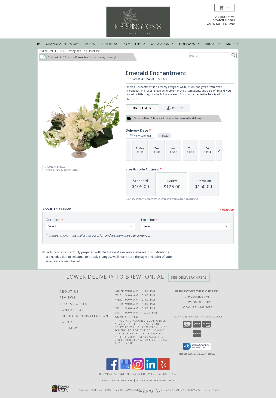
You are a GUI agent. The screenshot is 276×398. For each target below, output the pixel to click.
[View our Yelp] (164, 369)
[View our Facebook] (112, 369)
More (230, 44)
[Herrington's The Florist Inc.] (138, 21)
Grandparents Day (62, 44)
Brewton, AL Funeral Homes (119, 373)
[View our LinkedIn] (151, 369)
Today (164, 135)
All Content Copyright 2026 (101, 389)
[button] (224, 7)
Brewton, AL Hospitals (160, 373)
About (210, 44)
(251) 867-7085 (225, 23)
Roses (90, 44)
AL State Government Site (155, 380)
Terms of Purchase (203, 389)
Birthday (109, 44)
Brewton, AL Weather (117, 380)
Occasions (160, 44)
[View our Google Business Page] (125, 369)
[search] (233, 55)
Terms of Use (149, 392)
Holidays (187, 44)
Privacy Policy (172, 389)
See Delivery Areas (189, 277)
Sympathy (132, 44)
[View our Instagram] (138, 369)
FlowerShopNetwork (141, 389)
